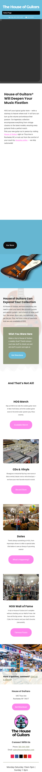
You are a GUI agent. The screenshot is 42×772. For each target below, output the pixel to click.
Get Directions (17, 355)
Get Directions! (21, 707)
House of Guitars (10, 134)
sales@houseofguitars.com (23, 750)
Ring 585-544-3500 (16, 17)
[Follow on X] (21, 756)
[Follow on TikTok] (29, 756)
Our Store (30, 17)
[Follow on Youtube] (25, 756)
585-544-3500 (23, 747)
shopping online (21, 140)
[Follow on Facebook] (16, 756)
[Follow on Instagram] (12, 756)
